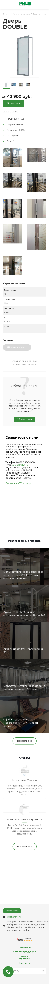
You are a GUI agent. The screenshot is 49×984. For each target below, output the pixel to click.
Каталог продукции (24, 951)
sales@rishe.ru (20, 465)
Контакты (24, 963)
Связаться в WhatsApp (18, 483)
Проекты (24, 958)
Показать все (24, 741)
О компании (24, 947)
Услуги (24, 956)
